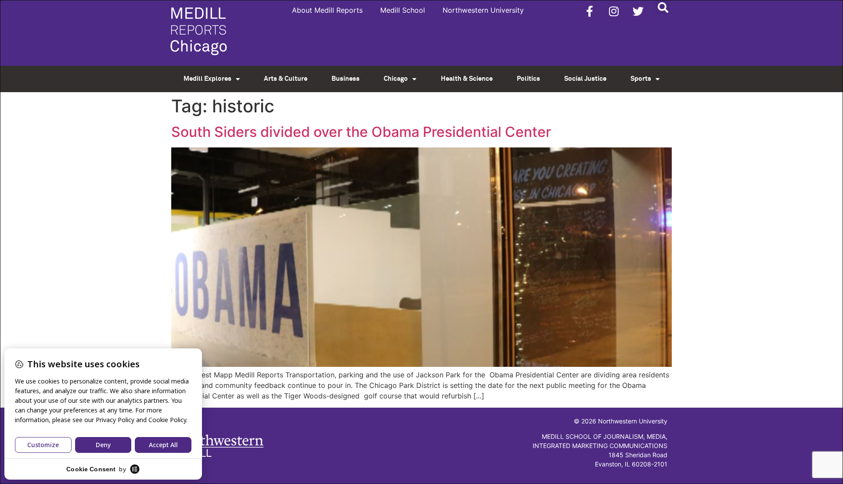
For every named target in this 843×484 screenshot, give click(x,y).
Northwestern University (483, 10)
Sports (640, 78)
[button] (663, 7)
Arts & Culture (285, 78)
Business (345, 78)
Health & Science (467, 78)
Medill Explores (207, 78)
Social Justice (585, 78)
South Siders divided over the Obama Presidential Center (361, 131)
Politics (528, 78)
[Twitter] (638, 11)
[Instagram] (614, 11)
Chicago (396, 78)
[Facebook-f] (590, 11)
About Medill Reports (327, 10)
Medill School (402, 10)
